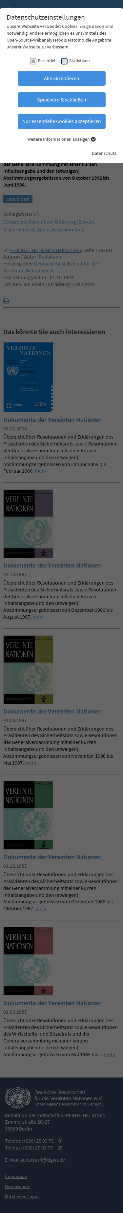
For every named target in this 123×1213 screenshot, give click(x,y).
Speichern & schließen (61, 99)
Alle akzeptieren (61, 78)
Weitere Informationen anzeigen (59, 139)
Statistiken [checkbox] (79, 60)
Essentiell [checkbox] (47, 60)
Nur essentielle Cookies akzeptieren (61, 121)
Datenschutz (104, 153)
